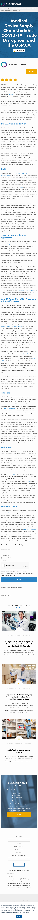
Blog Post (20, 50)
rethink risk (12, 94)
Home (2, 8)
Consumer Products (8, 558)
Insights (8, 8)
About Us (19, 852)
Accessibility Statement (19, 859)
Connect (19, 865)
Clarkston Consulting (11, 4)
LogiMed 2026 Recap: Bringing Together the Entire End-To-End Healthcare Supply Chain (19, 697)
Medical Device (27, 635)
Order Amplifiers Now (19, 855)
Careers (19, 843)
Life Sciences (6, 555)
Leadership (19, 840)
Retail (4, 560)
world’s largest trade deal (22, 354)
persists (21, 187)
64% (28, 481)
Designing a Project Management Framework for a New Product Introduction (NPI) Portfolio (19, 644)
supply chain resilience (29, 529)
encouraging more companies (26, 290)
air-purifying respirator (9, 408)
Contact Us (19, 849)
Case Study (10, 635)
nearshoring (12, 474)
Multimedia (10, 743)
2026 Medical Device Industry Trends (19, 751)
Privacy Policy (19, 846)
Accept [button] (19, 916)
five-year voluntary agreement (15, 244)
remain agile (6, 513)
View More (19, 608)
